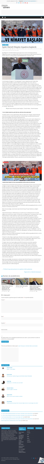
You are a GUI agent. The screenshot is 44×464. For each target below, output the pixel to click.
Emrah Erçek (9, 374)
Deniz (28, 438)
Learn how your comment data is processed (27, 346)
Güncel (4, 44)
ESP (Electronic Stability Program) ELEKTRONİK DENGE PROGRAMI (19, 376)
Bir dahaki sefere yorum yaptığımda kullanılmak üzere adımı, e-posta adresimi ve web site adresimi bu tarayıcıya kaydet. (20, 338)
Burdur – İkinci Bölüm (11, 369)
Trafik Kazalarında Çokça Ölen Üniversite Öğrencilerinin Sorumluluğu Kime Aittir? (22, 403)
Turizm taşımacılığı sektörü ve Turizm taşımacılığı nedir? (12, 417)
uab (15, 50)
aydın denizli (35, 48)
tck (7, 50)
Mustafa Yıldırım (10, 388)
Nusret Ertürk (9, 367)
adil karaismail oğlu (21, 48)
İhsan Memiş (9, 401)
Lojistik (28, 440)
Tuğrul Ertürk (9, 394)
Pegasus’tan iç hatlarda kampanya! (33, 272)
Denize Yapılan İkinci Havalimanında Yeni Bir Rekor (11, 420)
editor (11, 48)
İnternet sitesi (4, 329)
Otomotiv (29, 441)
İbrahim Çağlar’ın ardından (12, 389)
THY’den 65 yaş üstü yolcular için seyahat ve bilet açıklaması (17, 269)
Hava (28, 436)
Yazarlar (28, 432)
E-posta (3, 323)
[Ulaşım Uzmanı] (2, 17)
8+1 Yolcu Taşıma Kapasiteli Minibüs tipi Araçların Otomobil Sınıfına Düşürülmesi (17, 413)
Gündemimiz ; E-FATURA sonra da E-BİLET (15, 382)
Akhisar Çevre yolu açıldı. (22, 286)
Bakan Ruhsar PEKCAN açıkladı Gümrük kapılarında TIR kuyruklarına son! (7, 287)
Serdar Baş (9, 381)
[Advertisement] (22, 12)
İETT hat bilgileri (22, 449)
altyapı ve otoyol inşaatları (28, 48)
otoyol (6, 50)
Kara (7, 44)
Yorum (3, 299)
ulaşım (18, 50)
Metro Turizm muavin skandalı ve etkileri (15, 396)
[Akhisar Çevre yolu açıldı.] (22, 278)
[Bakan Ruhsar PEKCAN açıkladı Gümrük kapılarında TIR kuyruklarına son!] (8, 278)
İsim (2, 316)
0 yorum (14, 48)
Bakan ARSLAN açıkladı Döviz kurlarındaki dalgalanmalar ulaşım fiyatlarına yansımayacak (36, 287)
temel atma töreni (11, 50)
